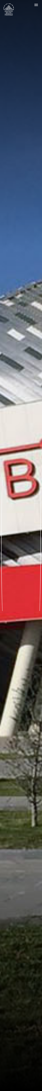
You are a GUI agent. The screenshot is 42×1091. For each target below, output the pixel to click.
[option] (21, 545)
